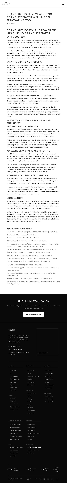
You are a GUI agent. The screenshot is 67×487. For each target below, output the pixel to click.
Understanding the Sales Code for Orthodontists (23, 238)
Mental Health (31, 385)
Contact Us (31, 436)
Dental (29, 373)
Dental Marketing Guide (16, 447)
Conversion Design (15, 407)
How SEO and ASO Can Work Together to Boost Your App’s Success (29, 279)
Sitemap (37, 479)
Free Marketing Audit (15, 430)
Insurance (30, 407)
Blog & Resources (14, 439)
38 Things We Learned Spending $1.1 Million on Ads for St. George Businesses (32, 232)
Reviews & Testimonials (16, 436)
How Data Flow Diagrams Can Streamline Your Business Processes (28, 252)
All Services (13, 370)
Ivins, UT (47, 382)
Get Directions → (43, 353)
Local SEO (13, 398)
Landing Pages (14, 409)
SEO (11, 373)
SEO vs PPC (13, 456)
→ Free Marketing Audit (34, 447)
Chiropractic (31, 382)
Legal (29, 404)
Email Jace (31, 453)
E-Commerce (31, 410)
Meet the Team (32, 427)
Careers (30, 439)
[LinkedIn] (48, 479)
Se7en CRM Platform (15, 424)
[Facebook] (40, 479)
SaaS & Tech (31, 413)
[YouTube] (52, 479)
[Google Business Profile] (57, 479)
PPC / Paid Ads (14, 376)
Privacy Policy (29, 479)
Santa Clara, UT (49, 385)
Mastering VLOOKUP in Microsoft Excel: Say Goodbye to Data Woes (29, 255)
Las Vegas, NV (49, 402)
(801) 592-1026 (15, 346)
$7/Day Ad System (15, 427)
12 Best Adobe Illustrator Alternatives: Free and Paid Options (27, 241)
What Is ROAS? (14, 453)
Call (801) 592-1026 (33, 450)
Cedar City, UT (49, 379)
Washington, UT (49, 373)
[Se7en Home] (6, 4)
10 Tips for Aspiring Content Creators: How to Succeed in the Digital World (32, 259)
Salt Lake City (49, 396)
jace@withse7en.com (16, 349)
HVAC (29, 396)
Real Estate (31, 402)
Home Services (32, 393)
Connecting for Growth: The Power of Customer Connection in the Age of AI (32, 249)
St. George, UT (49, 370)
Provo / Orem (49, 399)
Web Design (13, 382)
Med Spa (30, 379)
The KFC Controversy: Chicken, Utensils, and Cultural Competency (29, 262)
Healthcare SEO (14, 450)
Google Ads (13, 401)
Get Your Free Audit (32, 314)
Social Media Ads (14, 379)
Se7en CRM (13, 390)
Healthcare (31, 370)
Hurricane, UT (48, 376)
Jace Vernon (11, 23)
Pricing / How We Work (34, 433)
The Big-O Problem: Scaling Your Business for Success (24, 265)
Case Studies (13, 433)
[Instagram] (44, 479)
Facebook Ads (14, 404)
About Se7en (31, 424)
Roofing (30, 399)
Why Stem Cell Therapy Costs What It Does (21, 235)
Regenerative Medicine (34, 376)
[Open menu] (63, 4)
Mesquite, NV (48, 388)
